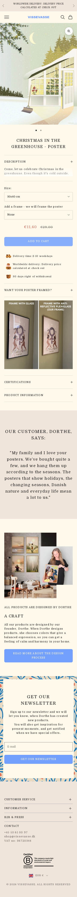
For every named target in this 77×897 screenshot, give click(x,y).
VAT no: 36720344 (17, 840)
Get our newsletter (38, 759)
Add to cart (38, 241)
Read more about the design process (38, 655)
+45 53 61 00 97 (16, 832)
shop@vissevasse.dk (20, 836)
